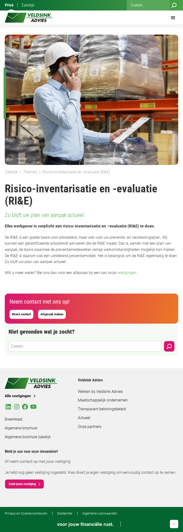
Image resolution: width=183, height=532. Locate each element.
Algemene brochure (21, 428)
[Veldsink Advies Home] (28, 17)
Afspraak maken (52, 314)
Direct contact (21, 314)
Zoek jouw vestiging (22, 484)
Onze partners (89, 426)
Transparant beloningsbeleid (102, 409)
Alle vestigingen (18, 396)
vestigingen (126, 272)
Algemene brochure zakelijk (28, 437)
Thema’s (30, 172)
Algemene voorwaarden (99, 513)
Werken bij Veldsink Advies (100, 391)
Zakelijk (28, 5)
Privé (9, 5)
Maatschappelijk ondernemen (103, 400)
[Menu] (173, 17)
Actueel (84, 418)
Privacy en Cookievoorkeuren (26, 513)
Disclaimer (64, 513)
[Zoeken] (174, 5)
